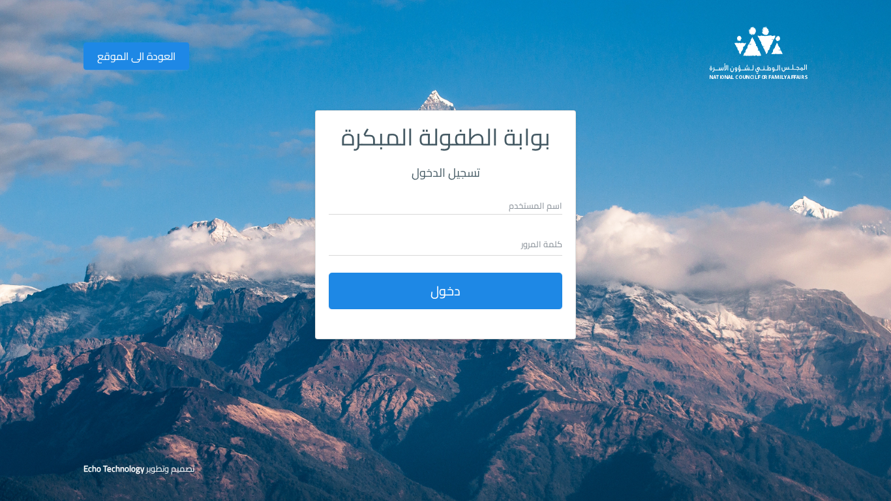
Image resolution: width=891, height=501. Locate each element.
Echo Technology (113, 468)
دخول (445, 291)
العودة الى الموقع (136, 56)
